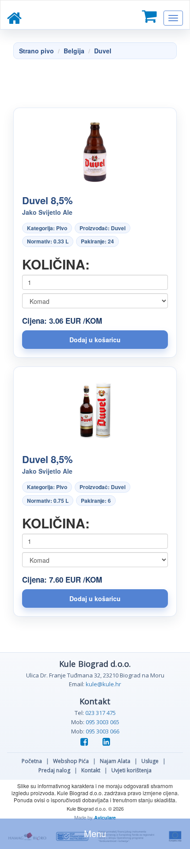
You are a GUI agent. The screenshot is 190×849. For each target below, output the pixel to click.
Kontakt (90, 770)
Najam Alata (115, 761)
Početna (32, 761)
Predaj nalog (54, 770)
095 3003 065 (102, 722)
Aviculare (105, 817)
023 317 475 (100, 713)
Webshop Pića (71, 761)
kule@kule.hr (103, 684)
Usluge (150, 761)
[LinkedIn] (106, 742)
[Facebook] (87, 742)
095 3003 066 (102, 731)
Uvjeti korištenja (131, 770)
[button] (95, 339)
